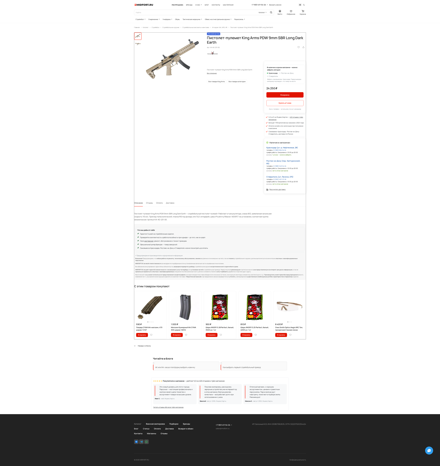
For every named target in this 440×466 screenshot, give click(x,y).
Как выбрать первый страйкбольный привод (242, 367)
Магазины (151, 433)
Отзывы (149, 203)
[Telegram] (141, 441)
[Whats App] (146, 441)
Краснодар (273, 73)
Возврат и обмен (185, 428)
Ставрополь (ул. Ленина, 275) (279, 177)
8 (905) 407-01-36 (280, 179)
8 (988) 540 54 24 (280, 166)
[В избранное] (298, 47)
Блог (136, 428)
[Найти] (271, 12)
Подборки (173, 424)
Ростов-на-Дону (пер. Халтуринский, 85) (283, 162)
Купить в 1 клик (285, 103)
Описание (138, 203)
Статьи (146, 428)
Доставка (170, 203)
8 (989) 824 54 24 (280, 150)
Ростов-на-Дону (287, 73)
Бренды (186, 424)
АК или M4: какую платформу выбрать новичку (175, 367)
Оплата (159, 203)
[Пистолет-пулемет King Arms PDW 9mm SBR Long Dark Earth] (172, 62)
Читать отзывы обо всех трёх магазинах (168, 407)
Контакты (138, 433)
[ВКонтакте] (136, 441)
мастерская (148, 241)
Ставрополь (273, 76)
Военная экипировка (155, 424)
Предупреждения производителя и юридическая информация (160, 256)
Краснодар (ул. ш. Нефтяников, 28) (282, 147)
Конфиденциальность (298, 460)
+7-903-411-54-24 (259, 5)
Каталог (137, 424)
